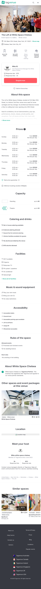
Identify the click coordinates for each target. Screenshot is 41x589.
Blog (30, 539)
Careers (10, 545)
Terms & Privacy (30, 530)
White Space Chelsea (24, 366)
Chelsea (31, 477)
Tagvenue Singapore (23, 567)
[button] (33, 2)
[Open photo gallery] (20, 18)
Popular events (30, 549)
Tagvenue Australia (22, 555)
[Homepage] (9, 2)
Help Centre (10, 535)
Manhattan (24, 477)
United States (5, 477)
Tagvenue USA (21, 574)
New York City (15, 477)
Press (30, 535)
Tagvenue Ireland (22, 563)
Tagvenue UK (20, 571)
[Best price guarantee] (19, 180)
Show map (35, 41)
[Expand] (38, 2)
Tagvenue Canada (22, 559)
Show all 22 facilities (9, 279)
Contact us (11, 540)
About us (11, 530)
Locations (30, 544)
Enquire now (20, 80)
